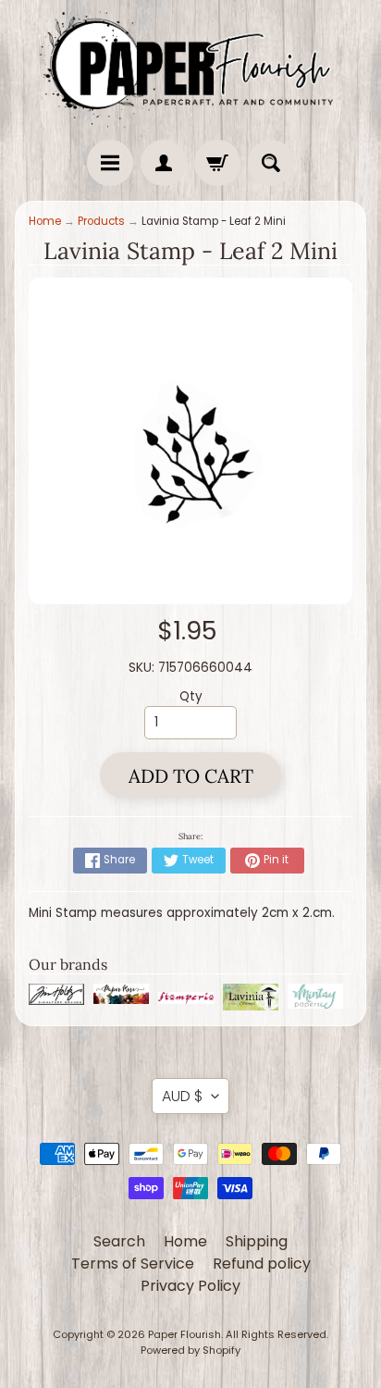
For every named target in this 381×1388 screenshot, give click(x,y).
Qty (191, 696)
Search (119, 1241)
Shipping (257, 1241)
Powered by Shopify (190, 1350)
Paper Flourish (184, 1334)
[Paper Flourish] (190, 65)
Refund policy (262, 1263)
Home (45, 221)
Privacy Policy (190, 1285)
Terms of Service (132, 1263)
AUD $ (182, 1096)
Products (101, 221)
